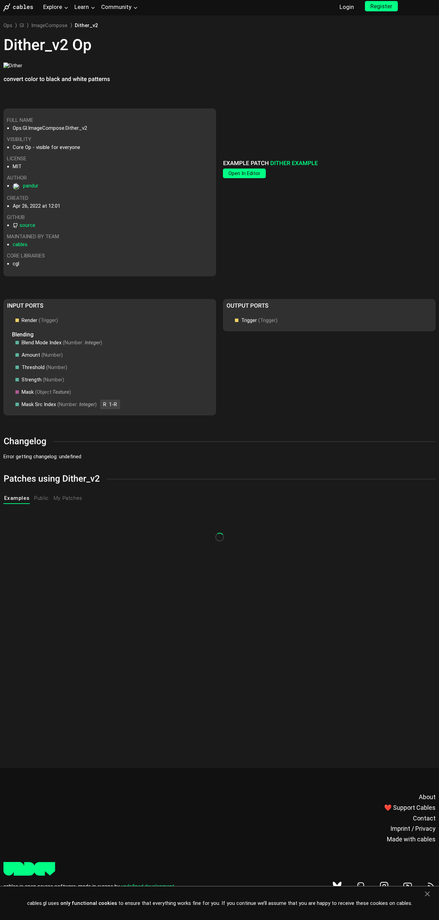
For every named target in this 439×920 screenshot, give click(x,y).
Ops (7, 25)
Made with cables (411, 839)
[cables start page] (20, 7)
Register (381, 6)
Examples (16, 498)
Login (347, 6)
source (27, 225)
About (427, 797)
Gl (22, 25)
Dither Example (294, 163)
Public (41, 498)
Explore (52, 6)
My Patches (68, 498)
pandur (30, 186)
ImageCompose (49, 25)
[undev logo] (29, 874)
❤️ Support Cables (410, 807)
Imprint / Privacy (413, 828)
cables (20, 244)
